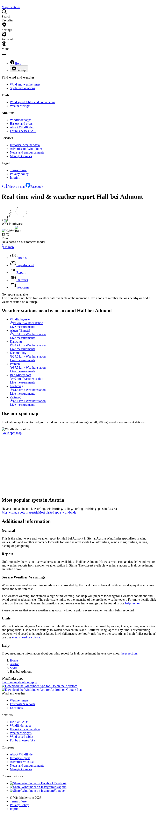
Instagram (60, 787)
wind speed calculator (26, 637)
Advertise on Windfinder (26, 148)
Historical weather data (25, 145)
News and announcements (27, 152)
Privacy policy (19, 174)
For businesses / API (23, 131)
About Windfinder (22, 127)
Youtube (59, 790)
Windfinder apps (20, 120)
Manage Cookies (21, 156)
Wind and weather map (25, 84)
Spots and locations (22, 88)
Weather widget (20, 106)
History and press (21, 123)
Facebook (36, 186)
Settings (21, 70)
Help (18, 63)
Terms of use (18, 170)
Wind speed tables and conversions (32, 102)
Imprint (14, 177)
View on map (17, 186)
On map (8, 247)
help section (133, 603)
